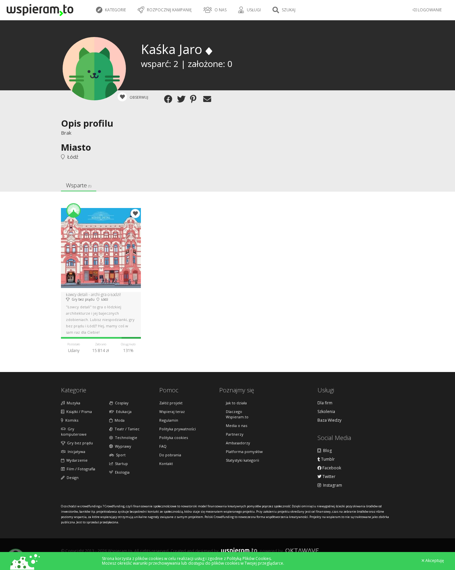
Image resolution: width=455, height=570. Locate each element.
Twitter (328, 476)
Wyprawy (122, 446)
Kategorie (115, 10)
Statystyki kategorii (242, 460)
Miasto (76, 147)
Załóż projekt (171, 402)
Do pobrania (170, 454)
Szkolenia (326, 411)
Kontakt (166, 463)
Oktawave (302, 550)
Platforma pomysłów (244, 451)
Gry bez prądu (79, 442)
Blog (326, 450)
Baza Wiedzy (329, 420)
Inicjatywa (75, 451)
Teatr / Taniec (126, 428)
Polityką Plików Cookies (249, 558)
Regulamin (168, 420)
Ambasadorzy (238, 442)
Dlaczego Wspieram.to (237, 414)
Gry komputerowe (74, 431)
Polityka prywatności (177, 428)
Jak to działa (236, 402)
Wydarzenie (76, 460)
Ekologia (121, 472)
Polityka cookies (173, 437)
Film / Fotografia (80, 468)
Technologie (125, 437)
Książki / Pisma (78, 411)
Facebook (331, 468)
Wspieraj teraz (172, 411)
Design (72, 477)
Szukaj (288, 10)
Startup (120, 463)
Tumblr (327, 459)
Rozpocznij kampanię (169, 10)
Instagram (331, 485)
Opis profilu (87, 123)
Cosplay (121, 402)
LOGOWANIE (429, 10)
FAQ (163, 446)
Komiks (70, 420)
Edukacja (123, 411)
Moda (119, 420)
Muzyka (72, 402)
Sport (120, 454)
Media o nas (236, 425)
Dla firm (324, 403)
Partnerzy (234, 434)
